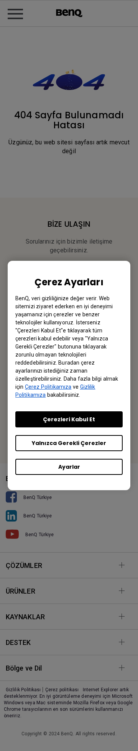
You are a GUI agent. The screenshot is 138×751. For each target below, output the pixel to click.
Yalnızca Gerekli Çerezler (69, 443)
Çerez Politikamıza (48, 387)
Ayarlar (69, 467)
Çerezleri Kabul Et (69, 419)
